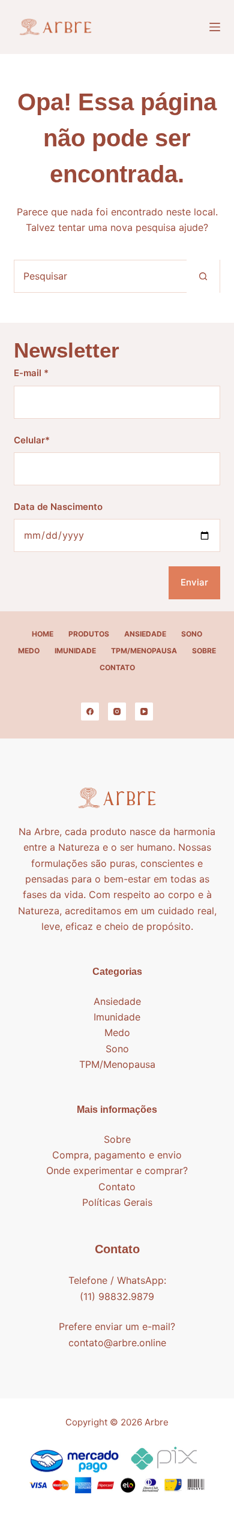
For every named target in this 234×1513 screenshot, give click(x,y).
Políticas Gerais (117, 1202)
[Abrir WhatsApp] (204, 1482)
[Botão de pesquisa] (203, 276)
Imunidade (75, 650)
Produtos (88, 633)
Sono (191, 633)
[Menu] (214, 27)
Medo (29, 650)
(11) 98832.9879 (117, 1296)
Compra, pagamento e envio (117, 1155)
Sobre (204, 650)
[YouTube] (144, 712)
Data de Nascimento (58, 506)
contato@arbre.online (117, 1343)
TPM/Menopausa (144, 650)
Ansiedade (145, 633)
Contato (117, 667)
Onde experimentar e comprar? (117, 1170)
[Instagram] (117, 712)
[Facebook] (90, 712)
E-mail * (31, 373)
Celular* (32, 440)
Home (42, 633)
